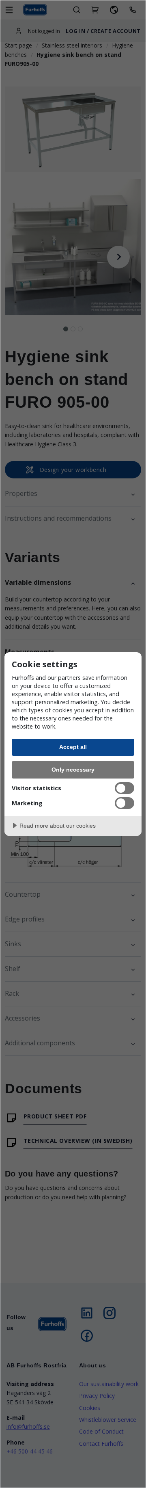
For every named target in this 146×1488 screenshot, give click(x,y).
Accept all (73, 747)
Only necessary (73, 769)
